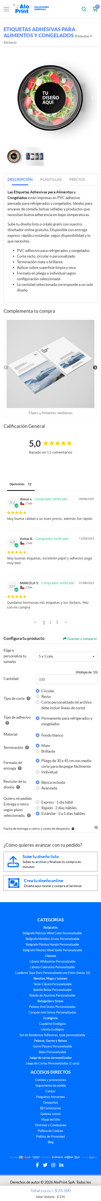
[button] (72, 828)
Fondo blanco (52, 735)
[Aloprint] (32, 9)
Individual (49, 772)
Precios (77, 179)
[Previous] (8, 98)
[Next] (92, 98)
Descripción (20, 179)
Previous (6, 367)
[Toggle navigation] (6, 9)
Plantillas (51, 179)
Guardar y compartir (82, 639)
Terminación (13, 747)
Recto (46, 696)
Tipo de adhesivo (17, 717)
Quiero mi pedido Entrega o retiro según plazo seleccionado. (18, 806)
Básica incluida (53, 782)
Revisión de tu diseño (15, 784)
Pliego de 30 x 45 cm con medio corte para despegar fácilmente (66, 763)
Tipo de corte (14, 698)
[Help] (27, 698)
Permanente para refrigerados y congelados (66, 721)
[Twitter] (45, 1165)
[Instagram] (53, 1165)
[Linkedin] (61, 1165)
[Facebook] (37, 1165)
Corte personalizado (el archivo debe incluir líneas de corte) (66, 705)
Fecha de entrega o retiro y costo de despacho (37, 828)
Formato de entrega (13, 765)
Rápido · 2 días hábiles (59, 808)
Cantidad (11, 678)
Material (10, 734)
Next (95, 367)
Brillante (48, 751)
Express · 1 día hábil (57, 802)
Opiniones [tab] (16, 484)
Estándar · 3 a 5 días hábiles (63, 813)
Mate (45, 745)
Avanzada (49, 788)
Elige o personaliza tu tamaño (15, 656)
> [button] (66, 622)
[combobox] (66, 657)
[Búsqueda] (84, 9)
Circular (47, 691)
